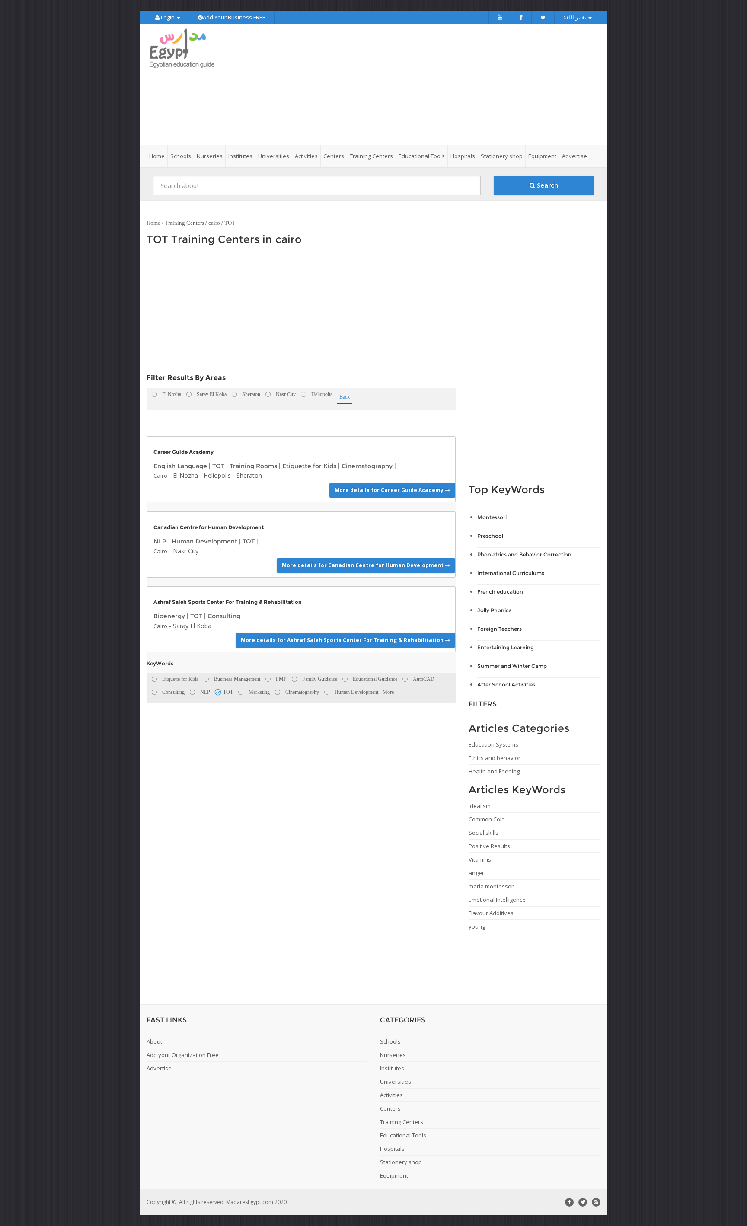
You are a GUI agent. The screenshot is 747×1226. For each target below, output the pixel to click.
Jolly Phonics (494, 610)
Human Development (204, 541)
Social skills (483, 832)
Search (546, 185)
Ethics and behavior (494, 758)
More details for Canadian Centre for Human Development (363, 565)
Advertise (574, 156)
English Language (180, 466)
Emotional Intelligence (497, 900)
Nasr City (185, 551)
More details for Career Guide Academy (390, 490)
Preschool (490, 536)
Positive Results (489, 846)
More (388, 692)
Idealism (480, 806)
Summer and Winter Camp (512, 666)
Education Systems (493, 744)
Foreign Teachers (499, 629)
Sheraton (249, 475)
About (154, 1041)
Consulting (224, 616)
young (477, 926)
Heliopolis (217, 475)
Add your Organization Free (183, 1055)
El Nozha (185, 475)
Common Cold (487, 819)
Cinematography (367, 466)
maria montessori (492, 886)
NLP (159, 541)
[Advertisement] (422, 84)
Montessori (492, 517)
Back (344, 397)
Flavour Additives (491, 913)
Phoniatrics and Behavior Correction (524, 554)
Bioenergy (169, 616)
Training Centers (184, 223)
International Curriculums (510, 573)
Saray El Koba (192, 626)
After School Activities (506, 684)
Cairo (160, 475)
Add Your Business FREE (234, 17)
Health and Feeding (494, 771)
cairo (214, 223)
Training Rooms (253, 466)
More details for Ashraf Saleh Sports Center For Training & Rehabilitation (343, 640)
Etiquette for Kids (309, 466)
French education (500, 591)
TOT (229, 223)
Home (157, 156)
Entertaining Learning (505, 647)
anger (476, 873)
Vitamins (480, 859)
